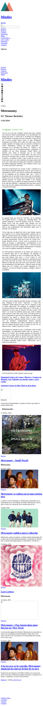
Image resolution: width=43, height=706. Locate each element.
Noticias (3, 29)
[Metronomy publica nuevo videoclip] (19, 527)
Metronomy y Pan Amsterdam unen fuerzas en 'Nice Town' (19, 626)
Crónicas (3, 32)
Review (3, 456)
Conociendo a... (6, 38)
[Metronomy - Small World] (21, 434)
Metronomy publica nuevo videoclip (19, 533)
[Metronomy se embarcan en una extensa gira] (19, 488)
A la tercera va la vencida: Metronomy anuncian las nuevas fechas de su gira (21, 667)
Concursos (4, 43)
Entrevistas (4, 34)
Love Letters (7, 591)
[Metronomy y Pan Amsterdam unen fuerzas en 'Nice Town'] (19, 619)
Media (3, 36)
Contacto (3, 45)
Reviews (3, 31)
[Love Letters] (21, 566)
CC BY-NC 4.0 (16, 680)
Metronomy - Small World (14, 460)
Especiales (4, 41)
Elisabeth (8, 129)
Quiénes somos (5, 698)
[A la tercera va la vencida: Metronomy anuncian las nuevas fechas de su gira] (19, 660)
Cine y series (5, 40)
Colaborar (4, 700)
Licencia (3, 701)
